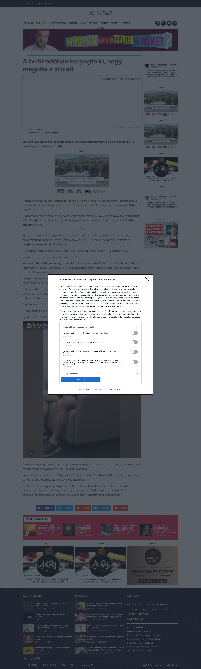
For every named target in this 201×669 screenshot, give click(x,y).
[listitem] (100, 326)
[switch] (134, 333)
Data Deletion (85, 389)
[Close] (147, 279)
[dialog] (100, 334)
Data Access (100, 389)
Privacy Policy (116, 389)
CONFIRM (81, 380)
